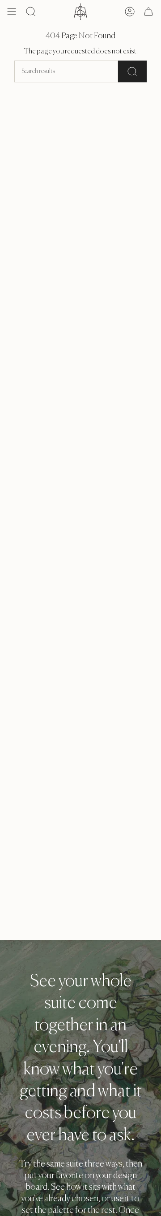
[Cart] (148, 11)
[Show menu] (12, 11)
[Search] (132, 71)
